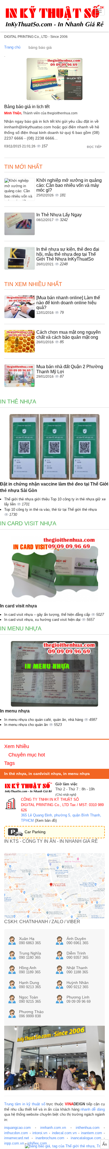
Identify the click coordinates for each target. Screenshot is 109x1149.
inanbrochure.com (49, 1138)
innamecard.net (16, 1138)
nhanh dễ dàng (92, 1109)
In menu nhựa (20, 628)
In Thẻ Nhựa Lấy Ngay (59, 214)
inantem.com (91, 1133)
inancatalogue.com (86, 1138)
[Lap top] (67, 1146)
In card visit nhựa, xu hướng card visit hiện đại (43, 620)
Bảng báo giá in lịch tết (26, 106)
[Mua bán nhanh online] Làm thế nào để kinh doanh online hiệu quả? (68, 302)
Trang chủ (12, 47)
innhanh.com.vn (53, 1127)
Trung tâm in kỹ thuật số (24, 1104)
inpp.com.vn (14, 1143)
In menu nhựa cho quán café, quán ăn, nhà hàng (44, 720)
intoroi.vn (39, 1133)
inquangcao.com (17, 1127)
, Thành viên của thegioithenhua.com (40, 113)
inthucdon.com (16, 1133)
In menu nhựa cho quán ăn (26, 725)
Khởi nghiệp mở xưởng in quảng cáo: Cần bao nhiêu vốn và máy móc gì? (69, 185)
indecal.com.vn (64, 1133)
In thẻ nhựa (18, 401)
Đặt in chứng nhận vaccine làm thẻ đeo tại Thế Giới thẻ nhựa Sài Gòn (54, 487)
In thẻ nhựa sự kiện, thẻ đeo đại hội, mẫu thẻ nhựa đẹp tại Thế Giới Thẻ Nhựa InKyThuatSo (67, 254)
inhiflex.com (37, 1143)
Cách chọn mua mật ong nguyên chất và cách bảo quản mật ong (68, 335)
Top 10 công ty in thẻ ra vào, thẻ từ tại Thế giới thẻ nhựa (50, 509)
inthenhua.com (87, 1127)
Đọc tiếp (94, 146)
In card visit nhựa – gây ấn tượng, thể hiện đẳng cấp (47, 614)
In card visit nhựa (28, 523)
